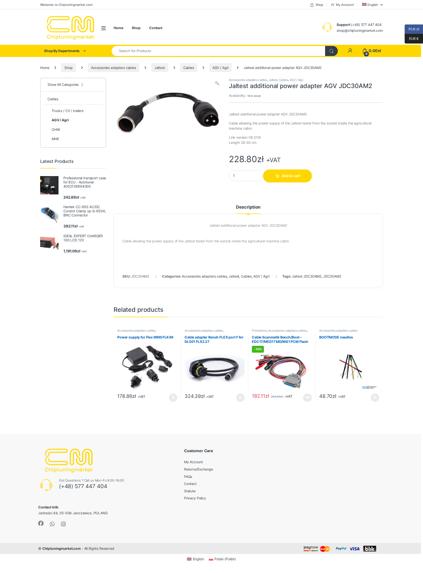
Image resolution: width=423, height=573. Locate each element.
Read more (307, 397)
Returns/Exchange (198, 469)
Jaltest (159, 68)
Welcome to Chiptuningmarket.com (66, 5)
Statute (190, 491)
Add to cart (291, 176)
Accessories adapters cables (113, 68)
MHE (55, 139)
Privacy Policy (195, 498)
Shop (319, 5)
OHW (56, 129)
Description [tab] (248, 207)
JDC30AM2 (332, 276)
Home (118, 28)
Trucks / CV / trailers (67, 111)
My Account (345, 5)
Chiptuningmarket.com (61, 548)
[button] (217, 83)
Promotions (259, 330)
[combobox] (218, 51)
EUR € (412, 38)
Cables (188, 68)
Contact (155, 28)
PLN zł (412, 29)
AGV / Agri (220, 68)
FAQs (188, 476)
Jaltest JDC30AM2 (306, 276)
